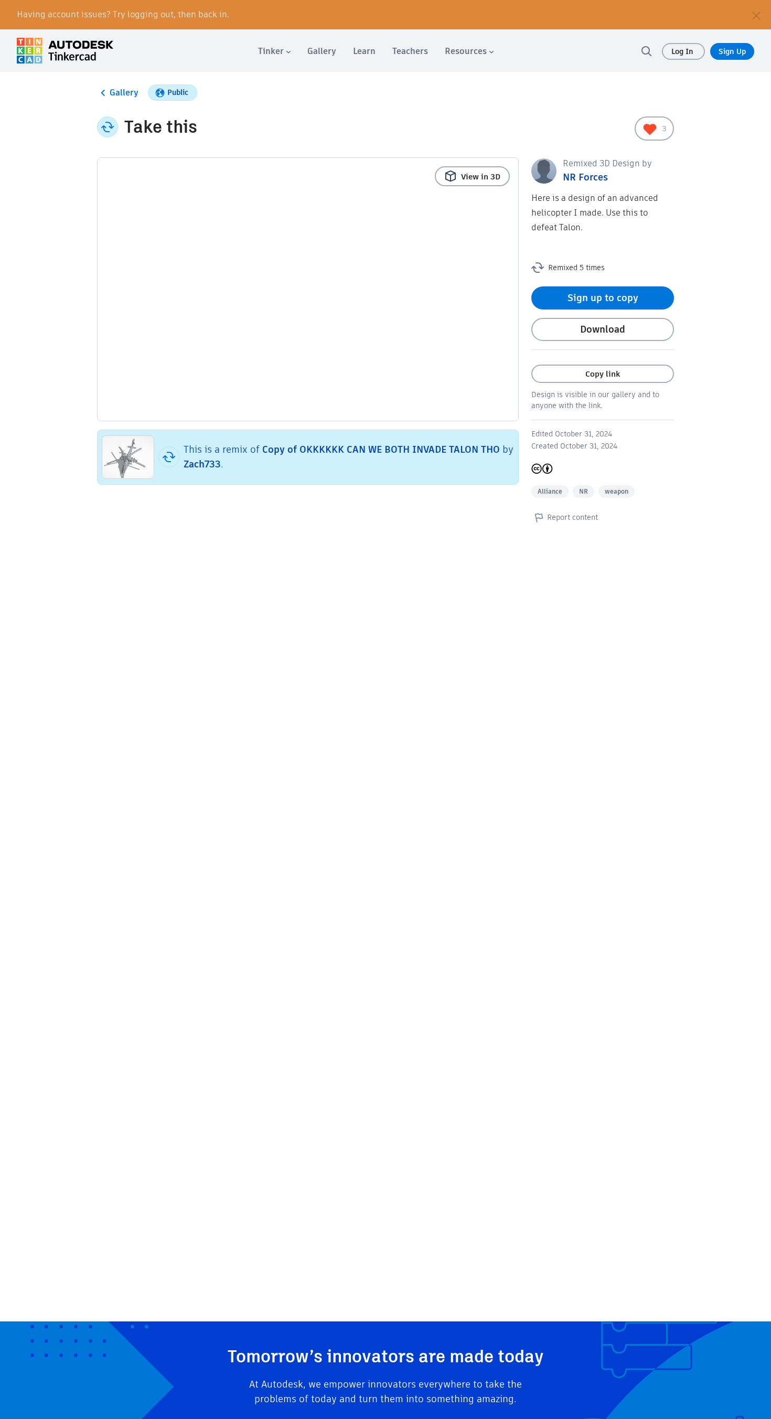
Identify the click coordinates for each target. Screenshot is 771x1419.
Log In (683, 51)
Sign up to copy (602, 297)
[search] (646, 51)
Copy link (602, 373)
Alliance (550, 491)
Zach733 (202, 464)
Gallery (124, 93)
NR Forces (585, 177)
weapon (616, 491)
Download (602, 329)
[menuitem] (274, 51)
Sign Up (732, 51)
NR (583, 491)
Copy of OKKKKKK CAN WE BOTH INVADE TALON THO (381, 449)
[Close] (756, 15)
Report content (572, 517)
